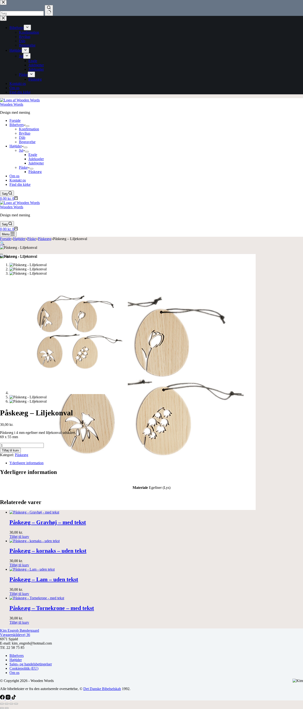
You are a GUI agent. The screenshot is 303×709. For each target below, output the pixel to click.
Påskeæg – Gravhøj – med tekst (47, 522)
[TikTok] (13, 698)
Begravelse (27, 142)
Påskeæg (35, 172)
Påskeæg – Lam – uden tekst (43, 579)
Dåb (22, 138)
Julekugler (36, 159)
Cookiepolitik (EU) (23, 668)
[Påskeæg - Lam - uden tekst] (32, 569)
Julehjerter (36, 163)
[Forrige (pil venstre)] (2, 708)
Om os (14, 176)
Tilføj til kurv (10, 450)
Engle (32, 155)
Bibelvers (16, 125)
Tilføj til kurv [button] (19, 537)
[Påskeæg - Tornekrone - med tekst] (36, 598)
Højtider (15, 146)
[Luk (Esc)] (16, 703)
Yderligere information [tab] (26, 463)
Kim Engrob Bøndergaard (19, 630)
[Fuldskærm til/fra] (7, 703)
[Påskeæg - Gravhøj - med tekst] (34, 512)
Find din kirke (20, 184)
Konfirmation (29, 129)
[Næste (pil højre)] (7, 708)
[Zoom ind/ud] (2, 703)
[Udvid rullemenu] (27, 126)
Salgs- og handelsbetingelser (30, 664)
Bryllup (24, 133)
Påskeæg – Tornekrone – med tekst (51, 608)
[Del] (11, 703)
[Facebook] (3, 698)
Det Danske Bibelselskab (102, 689)
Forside (15, 120)
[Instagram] (8, 698)
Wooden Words (11, 104)
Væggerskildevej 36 (15, 635)
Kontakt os (17, 180)
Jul (21, 150)
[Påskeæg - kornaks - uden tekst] (34, 541)
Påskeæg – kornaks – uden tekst (47, 551)
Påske (23, 167)
